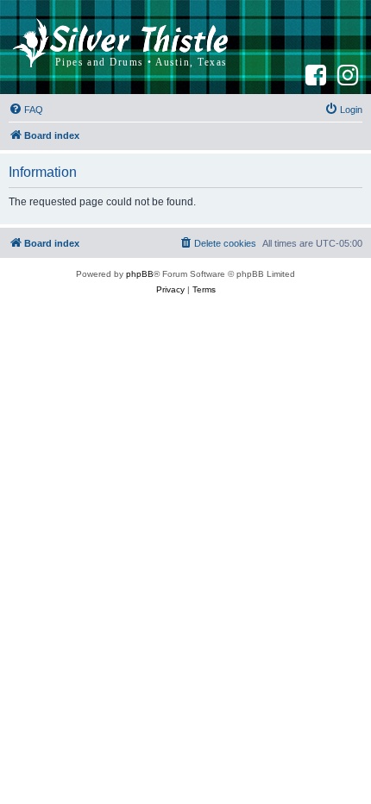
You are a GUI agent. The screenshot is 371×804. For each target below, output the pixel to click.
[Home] (120, 47)
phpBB (140, 274)
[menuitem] (26, 109)
